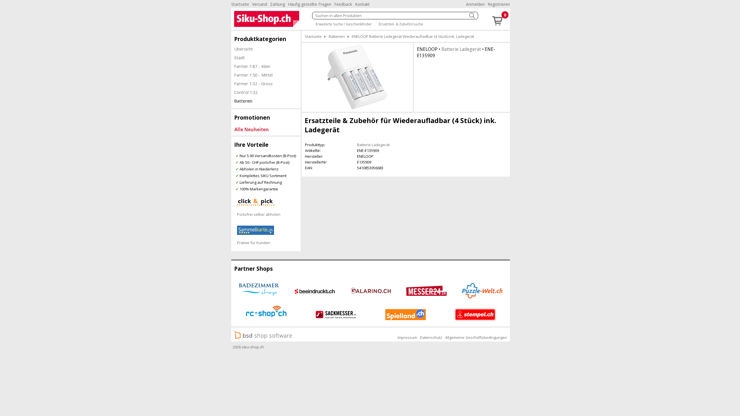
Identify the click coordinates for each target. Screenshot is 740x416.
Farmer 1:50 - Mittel (253, 75)
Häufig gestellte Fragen (309, 4)
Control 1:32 (246, 92)
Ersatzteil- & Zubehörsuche (401, 24)
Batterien (243, 101)
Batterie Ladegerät (461, 49)
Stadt (239, 57)
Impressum (407, 337)
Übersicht (243, 49)
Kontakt (362, 4)
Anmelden (475, 4)
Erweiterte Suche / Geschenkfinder (344, 24)
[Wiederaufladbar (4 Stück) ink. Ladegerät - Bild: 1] (357, 76)
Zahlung (277, 4)
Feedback (343, 4)
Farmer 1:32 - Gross (253, 83)
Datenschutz (431, 337)
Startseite (240, 4)
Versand (259, 4)
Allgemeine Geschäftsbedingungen (476, 337)
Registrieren (499, 4)
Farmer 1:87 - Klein (252, 66)
